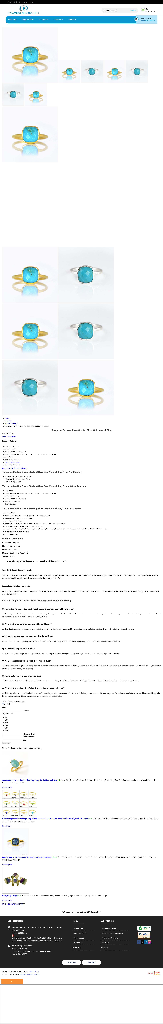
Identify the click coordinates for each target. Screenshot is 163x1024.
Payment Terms (11, 515)
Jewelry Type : (107, 780)
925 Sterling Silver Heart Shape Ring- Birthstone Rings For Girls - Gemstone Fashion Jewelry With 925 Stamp (45, 819)
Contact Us (72, 20)
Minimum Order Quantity (14, 479)
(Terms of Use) (34, 972)
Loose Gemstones (109, 928)
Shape (7, 504)
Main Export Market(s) (13, 529)
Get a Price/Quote (9, 436)
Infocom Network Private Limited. (29, 974)
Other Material (10, 493)
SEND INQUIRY (8, 904)
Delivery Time (10, 521)
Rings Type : (24, 821)
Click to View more (12, 462)
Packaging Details (11, 526)
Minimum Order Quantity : (87, 780)
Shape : (19, 783)
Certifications (10, 534)
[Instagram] (149, 943)
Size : (121, 780)
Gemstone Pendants (110, 938)
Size (6, 491)
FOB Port (8, 513)
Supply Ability (10, 518)
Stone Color (9, 499)
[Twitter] (142, 943)
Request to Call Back (10, 468)
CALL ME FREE (19, 904)
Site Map (77, 947)
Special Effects (10, 501)
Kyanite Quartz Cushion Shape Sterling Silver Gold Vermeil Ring (27, 857)
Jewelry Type (10, 496)
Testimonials (58, 20)
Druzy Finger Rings (9, 896)
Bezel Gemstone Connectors (113, 933)
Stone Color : (138, 780)
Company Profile (28, 20)
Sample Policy (10, 523)
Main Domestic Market (13, 531)
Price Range (9, 476)
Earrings (105, 947)
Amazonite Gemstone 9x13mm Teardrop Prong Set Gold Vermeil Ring (29, 780)
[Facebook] (139, 943)
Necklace (105, 943)
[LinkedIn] (146, 943)
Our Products (43, 20)
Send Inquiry (22, 468)
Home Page (12, 20)
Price (7, 482)
